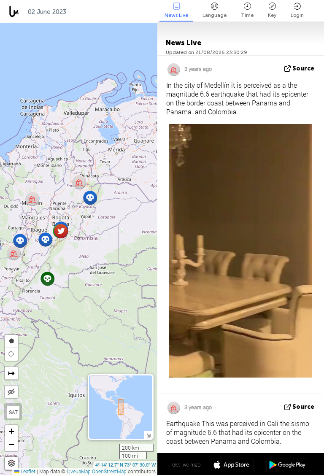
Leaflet (27, 471)
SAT (13, 412)
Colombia (90, 12)
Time (247, 15)
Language (214, 15)
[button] (45, 239)
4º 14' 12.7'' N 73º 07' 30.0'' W (125, 464)
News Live (176, 15)
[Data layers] (11, 463)
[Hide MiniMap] (148, 435)
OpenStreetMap (109, 471)
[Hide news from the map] (11, 392)
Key (272, 15)
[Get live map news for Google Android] (287, 466)
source (303, 68)
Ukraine (130, 12)
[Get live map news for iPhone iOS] (232, 466)
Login (297, 15)
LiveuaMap (79, 471)
